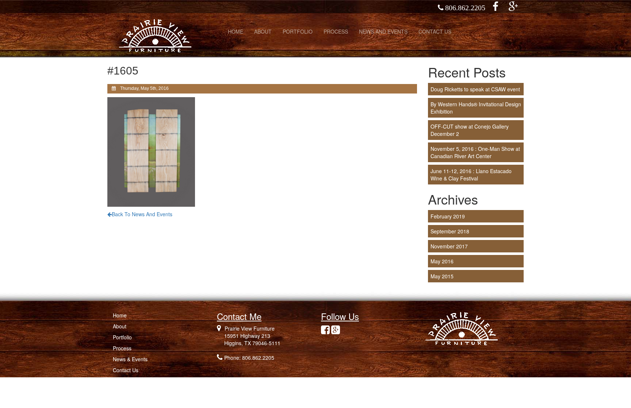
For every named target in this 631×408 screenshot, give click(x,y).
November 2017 (449, 246)
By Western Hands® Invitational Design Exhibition (476, 107)
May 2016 (442, 261)
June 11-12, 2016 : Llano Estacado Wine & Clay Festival (471, 174)
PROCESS (336, 31)
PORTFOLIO (298, 31)
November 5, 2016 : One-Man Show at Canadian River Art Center (475, 152)
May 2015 (442, 276)
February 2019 (448, 216)
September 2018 (450, 231)
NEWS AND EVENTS (383, 31)
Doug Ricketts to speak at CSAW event (475, 89)
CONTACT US (434, 31)
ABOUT (263, 31)
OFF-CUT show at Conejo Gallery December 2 (470, 130)
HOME (235, 31)
